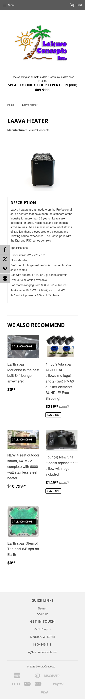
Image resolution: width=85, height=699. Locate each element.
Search (42, 608)
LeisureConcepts (45, 666)
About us (42, 614)
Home (10, 104)
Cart (79, 5)
